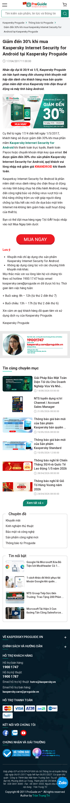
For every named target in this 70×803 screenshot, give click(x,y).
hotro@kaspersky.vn (43, 681)
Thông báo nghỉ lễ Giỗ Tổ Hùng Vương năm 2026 (49, 485)
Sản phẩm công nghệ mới (22, 537)
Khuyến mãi (13, 520)
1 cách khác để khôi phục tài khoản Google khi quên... (43, 579)
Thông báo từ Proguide (20, 543)
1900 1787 (10, 676)
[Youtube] (15, 733)
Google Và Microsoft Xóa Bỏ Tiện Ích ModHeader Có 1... (44, 564)
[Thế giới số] (46, 753)
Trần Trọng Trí (41, 795)
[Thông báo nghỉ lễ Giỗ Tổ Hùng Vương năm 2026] (17, 487)
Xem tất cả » (35, 503)
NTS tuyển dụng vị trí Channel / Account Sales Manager (48, 403)
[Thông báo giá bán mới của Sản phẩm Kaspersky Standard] (17, 445)
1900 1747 (10, 667)
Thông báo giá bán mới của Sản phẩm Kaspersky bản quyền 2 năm (50, 423)
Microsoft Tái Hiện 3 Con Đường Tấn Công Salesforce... (45, 610)
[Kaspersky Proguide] (35, 4)
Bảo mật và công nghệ (20, 532)
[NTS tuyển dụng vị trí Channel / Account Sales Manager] (17, 404)
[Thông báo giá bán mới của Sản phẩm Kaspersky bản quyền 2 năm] (17, 425)
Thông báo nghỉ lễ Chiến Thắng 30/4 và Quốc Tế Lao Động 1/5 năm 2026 (50, 464)
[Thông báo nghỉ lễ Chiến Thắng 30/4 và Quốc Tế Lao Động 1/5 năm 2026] (17, 466)
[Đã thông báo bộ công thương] (17, 753)
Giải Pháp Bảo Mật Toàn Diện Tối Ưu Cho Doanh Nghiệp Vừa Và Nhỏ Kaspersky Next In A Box (50, 382)
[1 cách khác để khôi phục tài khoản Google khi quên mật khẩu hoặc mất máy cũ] (15, 582)
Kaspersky (46, 70)
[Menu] (4, 5)
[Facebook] (6, 733)
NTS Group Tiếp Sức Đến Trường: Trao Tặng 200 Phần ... (45, 595)
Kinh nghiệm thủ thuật (19, 526)
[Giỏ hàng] (64, 5)
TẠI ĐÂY (47, 219)
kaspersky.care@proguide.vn (21, 691)
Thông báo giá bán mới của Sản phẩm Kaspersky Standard (50, 444)
